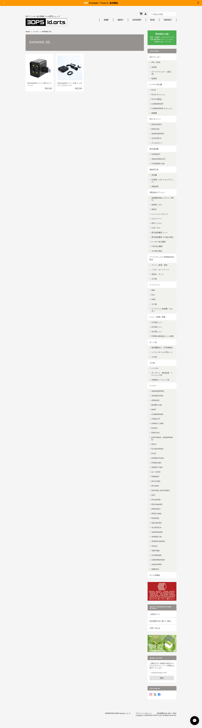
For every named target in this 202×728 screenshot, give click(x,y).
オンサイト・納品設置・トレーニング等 (162, 374)
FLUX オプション (158, 94)
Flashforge (157, 449)
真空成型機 (154, 149)
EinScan (155, 129)
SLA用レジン (156, 331)
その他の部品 (156, 251)
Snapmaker (157, 532)
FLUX (153, 90)
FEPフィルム (156, 223)
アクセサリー (156, 143)
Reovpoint (156, 124)
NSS (153, 495)
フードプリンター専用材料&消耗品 (162, 258)
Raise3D (155, 518)
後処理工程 (154, 169)
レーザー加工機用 (158, 242)
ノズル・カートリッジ (160, 270)
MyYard (155, 486)
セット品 (153, 342)
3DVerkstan (157, 396)
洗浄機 (154, 175)
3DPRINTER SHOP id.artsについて (118, 713)
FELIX (153, 444)
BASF (153, 409)
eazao (154, 428)
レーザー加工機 (156, 84)
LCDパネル (155, 228)
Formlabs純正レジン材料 (162, 336)
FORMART (155, 154)
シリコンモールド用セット (162, 352)
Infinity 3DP (157, 467)
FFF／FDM (155, 62)
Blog (152, 19)
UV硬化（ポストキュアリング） (162, 181)
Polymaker (156, 504)
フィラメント (155, 285)
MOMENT (155, 476)
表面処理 (155, 186)
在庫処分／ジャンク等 (160, 380)
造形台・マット (157, 274)
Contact (168, 19)
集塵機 (154, 113)
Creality (155, 419)
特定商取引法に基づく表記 (160, 621)
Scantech (156, 527)
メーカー (36, 31)
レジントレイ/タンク (159, 214)
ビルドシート (156, 219)
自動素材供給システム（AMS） (162, 199)
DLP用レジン (156, 327)
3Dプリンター (155, 57)
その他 (154, 279)
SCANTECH (156, 138)
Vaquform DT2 (158, 159)
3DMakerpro (157, 134)
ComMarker (157, 104)
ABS (153, 290)
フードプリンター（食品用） (161, 73)
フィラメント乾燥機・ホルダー (162, 310)
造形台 (154, 209)
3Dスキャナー (155, 119)
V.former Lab (157, 164)
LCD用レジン (156, 322)
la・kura (155, 472)
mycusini (155, 481)
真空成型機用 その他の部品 (162, 237)
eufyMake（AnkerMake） (162, 438)
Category (136, 19)
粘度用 (154, 78)
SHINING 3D (156, 537)
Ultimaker (156, 555)
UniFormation (158, 560)
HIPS (153, 299)
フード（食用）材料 (159, 265)
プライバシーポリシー (144, 713)
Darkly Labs (157, 423)
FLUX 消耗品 (156, 99)
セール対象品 (155, 575)
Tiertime (155, 551)
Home (106, 19)
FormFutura (157, 458)
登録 (162, 678)
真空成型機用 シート (159, 232)
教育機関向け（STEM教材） (162, 348)
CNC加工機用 (157, 246)
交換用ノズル (156, 205)
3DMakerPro (157, 391)
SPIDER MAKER (158, 541)
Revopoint (156, 523)
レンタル (155, 368)
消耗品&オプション (157, 192)
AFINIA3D (155, 400)
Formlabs (156, 463)
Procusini (156, 514)
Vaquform (156, 564)
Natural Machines (160, 490)
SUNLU (154, 546)
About (120, 19)
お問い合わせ (155, 628)
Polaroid (156, 500)
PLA (153, 295)
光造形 (154, 67)
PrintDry (156, 509)
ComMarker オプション (162, 108)
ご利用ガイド (155, 614)
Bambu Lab (156, 405)
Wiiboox (155, 569)
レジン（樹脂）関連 (157, 317)
